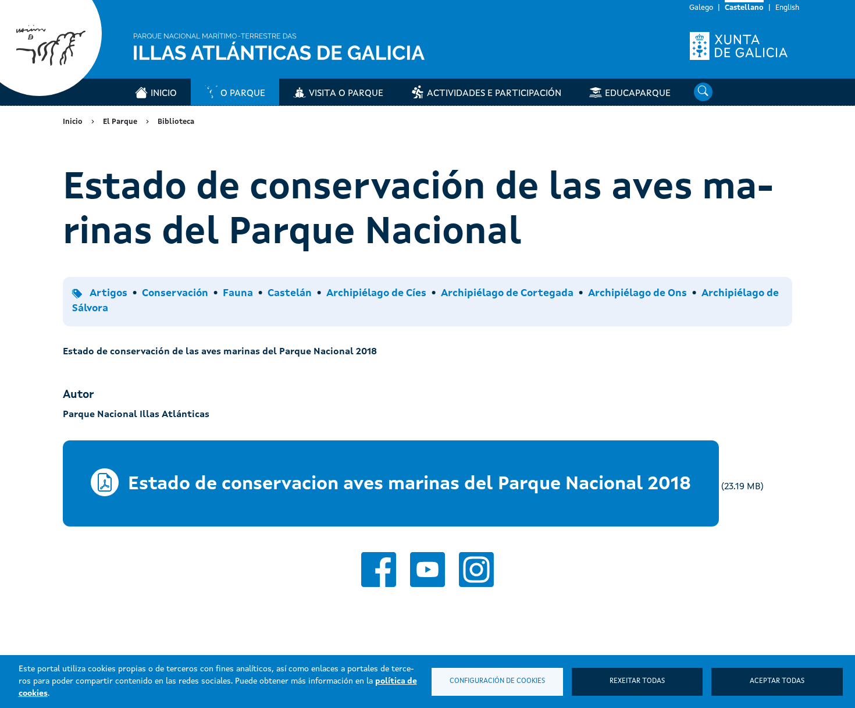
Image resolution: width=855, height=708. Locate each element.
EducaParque (638, 93)
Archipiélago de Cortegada (507, 293)
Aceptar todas (777, 681)
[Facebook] (378, 569)
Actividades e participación (494, 93)
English (787, 8)
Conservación (175, 293)
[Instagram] (476, 569)
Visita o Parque (346, 93)
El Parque (120, 122)
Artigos (108, 293)
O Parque (242, 93)
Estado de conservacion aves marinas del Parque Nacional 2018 (409, 484)
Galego (701, 8)
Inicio (164, 93)
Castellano (744, 8)
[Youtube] (427, 569)
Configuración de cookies (497, 681)
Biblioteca (176, 122)
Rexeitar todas (637, 681)
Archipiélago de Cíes (376, 293)
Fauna (238, 293)
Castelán (290, 293)
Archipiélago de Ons (637, 293)
